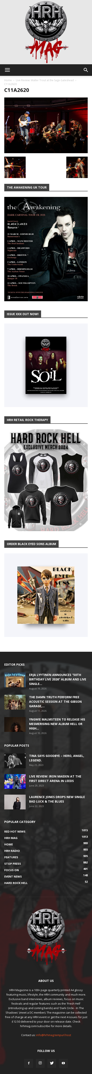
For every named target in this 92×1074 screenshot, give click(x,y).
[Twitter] (51, 1063)
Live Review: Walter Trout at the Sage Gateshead (45, 80)
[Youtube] (63, 1063)
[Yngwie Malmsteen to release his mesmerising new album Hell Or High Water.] (15, 724)
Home (8, 80)
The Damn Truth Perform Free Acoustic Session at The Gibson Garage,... (55, 701)
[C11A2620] (46, 152)
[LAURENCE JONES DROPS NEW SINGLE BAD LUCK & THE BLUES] (15, 802)
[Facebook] (28, 1063)
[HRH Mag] (46, 32)
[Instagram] (40, 1063)
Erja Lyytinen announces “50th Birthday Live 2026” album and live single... (57, 679)
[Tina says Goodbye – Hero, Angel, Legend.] (15, 760)
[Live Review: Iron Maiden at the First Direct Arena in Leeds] (15, 781)
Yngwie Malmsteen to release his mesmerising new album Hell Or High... (57, 723)
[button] (86, 70)
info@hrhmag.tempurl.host (53, 1035)
